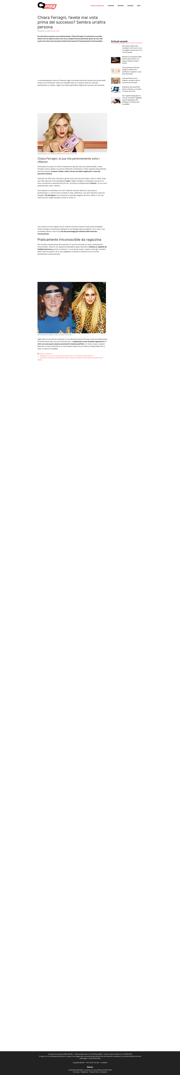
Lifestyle (130, 5)
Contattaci (104, 1062)
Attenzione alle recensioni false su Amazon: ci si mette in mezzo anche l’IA (131, 89)
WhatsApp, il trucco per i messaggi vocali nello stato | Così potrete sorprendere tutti (66, 356)
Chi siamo (76, 1072)
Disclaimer (103, 1072)
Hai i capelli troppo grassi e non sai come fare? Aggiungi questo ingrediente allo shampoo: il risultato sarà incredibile (132, 100)
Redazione (84, 1072)
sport (139, 5)
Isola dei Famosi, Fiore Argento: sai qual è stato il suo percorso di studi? (131, 80)
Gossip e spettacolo (97, 5)
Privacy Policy (94, 1072)
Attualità (121, 5)
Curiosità (111, 5)
